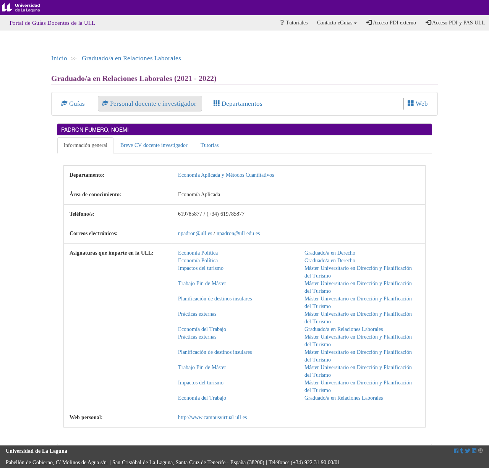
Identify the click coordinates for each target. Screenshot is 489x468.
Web (421, 103)
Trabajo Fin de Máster (202, 283)
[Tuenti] (461, 451)
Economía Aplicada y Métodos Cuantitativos (226, 175)
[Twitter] (467, 451)
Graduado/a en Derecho (329, 253)
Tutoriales (296, 23)
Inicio (59, 58)
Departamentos (241, 103)
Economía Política (198, 253)
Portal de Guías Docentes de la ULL (52, 23)
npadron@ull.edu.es (238, 233)
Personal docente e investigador (153, 103)
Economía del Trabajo (202, 329)
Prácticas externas (197, 314)
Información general (85, 145)
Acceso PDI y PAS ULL (458, 23)
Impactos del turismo (200, 268)
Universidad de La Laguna (27, 7)
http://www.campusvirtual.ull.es (212, 417)
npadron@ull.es (195, 233)
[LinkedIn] (474, 451)
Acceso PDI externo (394, 23)
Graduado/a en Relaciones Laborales (131, 58)
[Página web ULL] (480, 451)
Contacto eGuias (335, 23)
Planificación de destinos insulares (215, 299)
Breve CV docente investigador (154, 145)
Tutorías (210, 145)
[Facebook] (456, 451)
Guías (77, 103)
